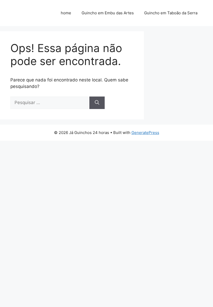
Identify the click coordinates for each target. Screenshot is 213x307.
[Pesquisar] (97, 103)
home (66, 12)
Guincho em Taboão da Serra (170, 12)
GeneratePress (145, 132)
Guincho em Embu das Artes (108, 12)
